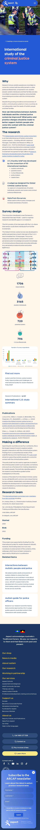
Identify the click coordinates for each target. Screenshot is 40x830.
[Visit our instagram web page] (22, 763)
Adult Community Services (11, 686)
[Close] (33, 772)
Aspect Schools (7, 681)
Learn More (21, 753)
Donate (4, 701)
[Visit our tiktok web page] (26, 763)
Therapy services (8, 689)
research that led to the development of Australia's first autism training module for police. (19, 154)
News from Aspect (8, 721)
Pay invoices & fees (21, 747)
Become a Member (8, 711)
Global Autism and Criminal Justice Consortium (21, 136)
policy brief (30, 145)
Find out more (12, 373)
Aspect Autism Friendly (10, 691)
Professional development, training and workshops (19, 694)
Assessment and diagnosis (11, 684)
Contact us (21, 741)
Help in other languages (10, 726)
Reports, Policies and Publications (13, 718)
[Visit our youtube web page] (13, 763)
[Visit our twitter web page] (8, 763)
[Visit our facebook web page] (4, 763)
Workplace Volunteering (10, 706)
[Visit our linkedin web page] (17, 763)
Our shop (5, 723)
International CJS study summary (17, 401)
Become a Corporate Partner (12, 703)
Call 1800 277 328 (21, 735)
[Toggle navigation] (34, 3)
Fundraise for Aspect (9, 708)
